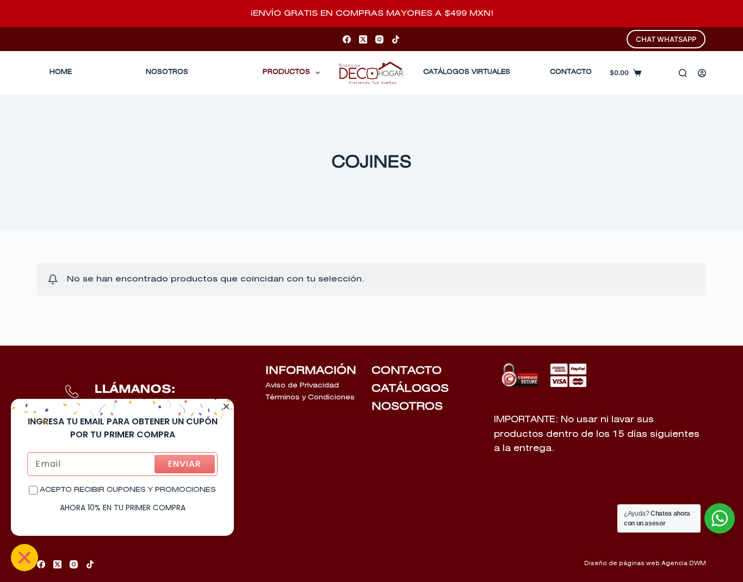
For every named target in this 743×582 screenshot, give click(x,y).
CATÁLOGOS (410, 388)
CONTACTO (571, 72)
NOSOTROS (407, 406)
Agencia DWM (683, 563)
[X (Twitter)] (363, 39)
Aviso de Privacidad (302, 385)
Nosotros (167, 72)
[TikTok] (396, 39)
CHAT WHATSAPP (666, 39)
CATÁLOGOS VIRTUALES (466, 72)
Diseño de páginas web (622, 563)
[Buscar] (683, 73)
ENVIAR (184, 464)
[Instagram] (379, 39)
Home (60, 72)
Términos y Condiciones (310, 397)
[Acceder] (702, 73)
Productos (286, 72)
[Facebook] (347, 39)
